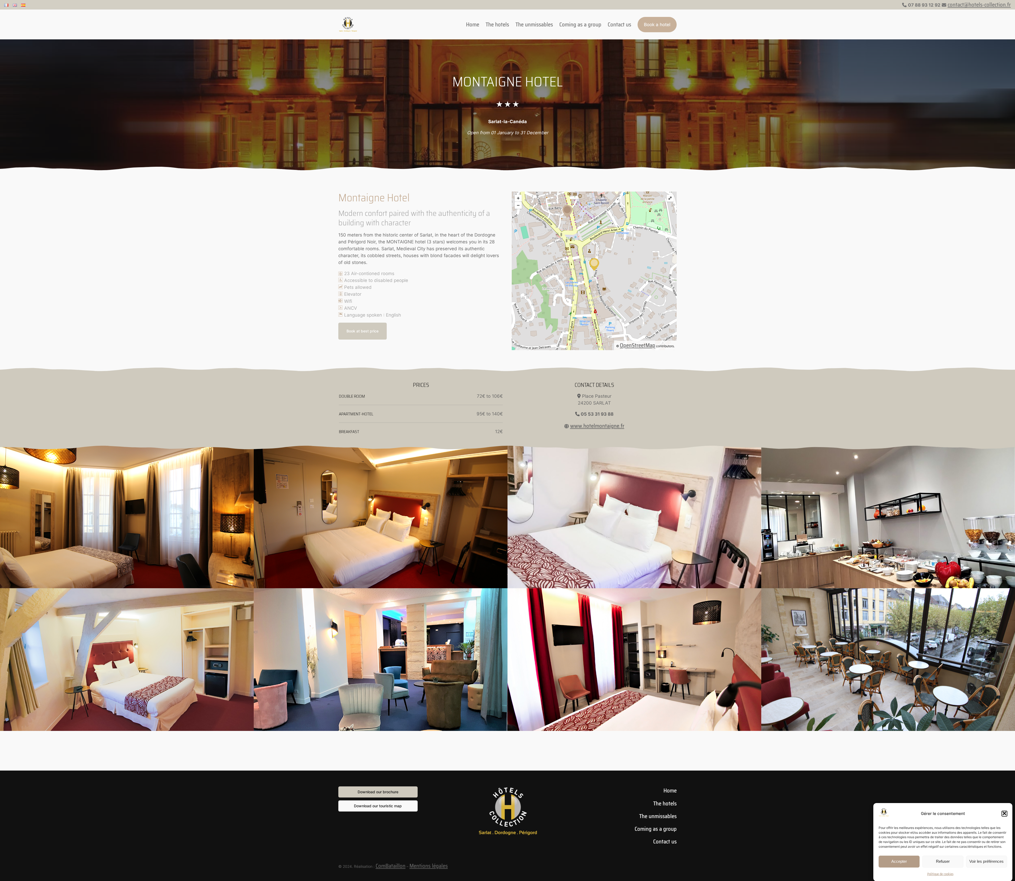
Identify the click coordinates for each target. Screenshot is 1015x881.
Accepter (899, 861)
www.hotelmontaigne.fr (597, 425)
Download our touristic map (378, 806)
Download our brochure (378, 792)
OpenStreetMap (637, 345)
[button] (1004, 813)
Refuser (943, 861)
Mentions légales (428, 865)
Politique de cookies (940, 874)
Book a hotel (657, 24)
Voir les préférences (986, 861)
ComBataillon (390, 865)
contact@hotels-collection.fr (979, 4)
